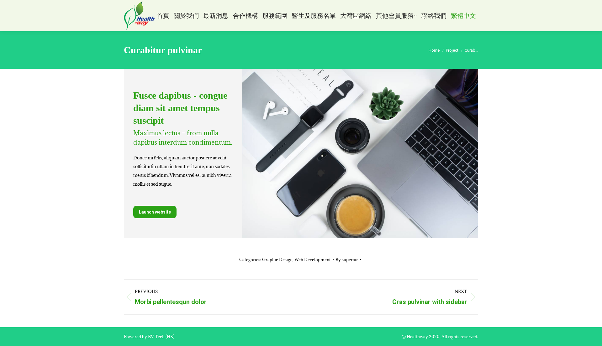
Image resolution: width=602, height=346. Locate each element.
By (346, 259)
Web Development (312, 259)
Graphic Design (277, 259)
